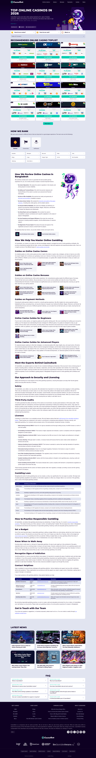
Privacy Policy (80, 718)
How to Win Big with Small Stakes (58, 714)
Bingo (34, 709)
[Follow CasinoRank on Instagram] (71, 732)
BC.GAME (15, 714)
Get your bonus (23, 57)
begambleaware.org (41, 589)
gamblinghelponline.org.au (43, 596)
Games (55, 2)
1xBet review (48, 59)
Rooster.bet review (73, 59)
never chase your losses (21, 536)
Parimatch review (48, 98)
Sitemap (69, 756)
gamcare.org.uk (40, 593)
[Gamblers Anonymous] (25, 744)
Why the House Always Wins (58, 709)
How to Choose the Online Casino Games (58, 711)
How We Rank (80, 716)
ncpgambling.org (41, 585)
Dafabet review (23, 79)
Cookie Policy (50, 756)
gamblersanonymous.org (42, 581)
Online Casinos (46, 2)
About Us (80, 709)
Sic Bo (34, 714)
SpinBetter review (23, 59)
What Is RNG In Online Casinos (58, 716)
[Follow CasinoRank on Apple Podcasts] (84, 732)
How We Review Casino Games (34, 718)
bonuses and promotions (24, 198)
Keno (34, 711)
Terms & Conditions (29, 756)
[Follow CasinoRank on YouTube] (77, 732)
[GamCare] (34, 744)
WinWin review (73, 98)
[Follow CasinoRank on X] (74, 732)
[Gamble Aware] (64, 744)
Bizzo (15, 718)
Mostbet (15, 711)
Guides (77, 2)
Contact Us (80, 711)
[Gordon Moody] (46, 744)
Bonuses (62, 2)
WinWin (15, 716)
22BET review (73, 79)
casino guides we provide (42, 247)
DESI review (48, 118)
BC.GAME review (22, 118)
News (84, 2)
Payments (69, 2)
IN (12, 732)
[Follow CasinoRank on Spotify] (81, 732)
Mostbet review (23, 98)
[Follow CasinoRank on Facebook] (68, 732)
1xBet (15, 709)
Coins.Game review (73, 118)
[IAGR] (18, 744)
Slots (34, 716)
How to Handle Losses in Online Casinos (58, 718)
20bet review (48, 79)
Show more (47, 123)
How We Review (80, 714)
